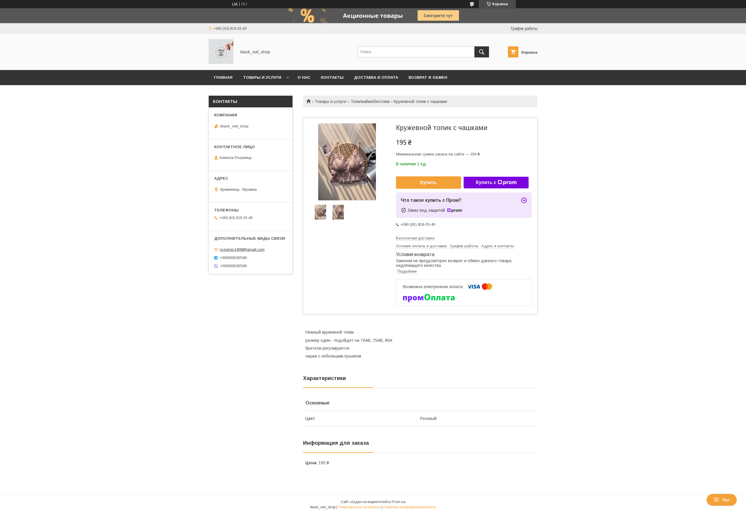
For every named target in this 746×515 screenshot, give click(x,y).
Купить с (486, 182)
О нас (304, 77)
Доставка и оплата (376, 77)
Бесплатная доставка (415, 238)
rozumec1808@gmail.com (242, 249)
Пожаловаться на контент (359, 507)
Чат (726, 500)
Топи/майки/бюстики (370, 101)
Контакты (332, 77)
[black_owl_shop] (221, 62)
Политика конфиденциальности (409, 507)
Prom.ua (398, 502)
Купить (428, 182)
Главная (223, 77)
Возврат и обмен (428, 77)
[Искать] (481, 51)
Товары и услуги (262, 77)
